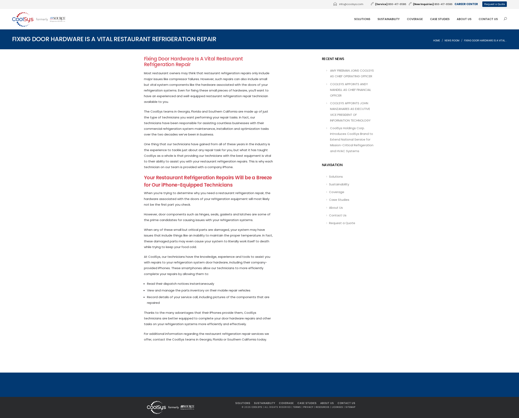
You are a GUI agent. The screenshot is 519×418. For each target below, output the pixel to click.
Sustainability (388, 19)
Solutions (362, 19)
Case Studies (439, 19)
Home (436, 40)
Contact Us (488, 19)
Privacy (308, 407)
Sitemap (350, 407)
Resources (322, 407)
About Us (464, 19)
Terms (297, 407)
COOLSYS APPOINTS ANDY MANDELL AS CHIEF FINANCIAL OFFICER (350, 90)
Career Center (466, 4)
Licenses (337, 407)
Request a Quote (494, 4)
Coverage (415, 19)
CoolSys (257, 407)
